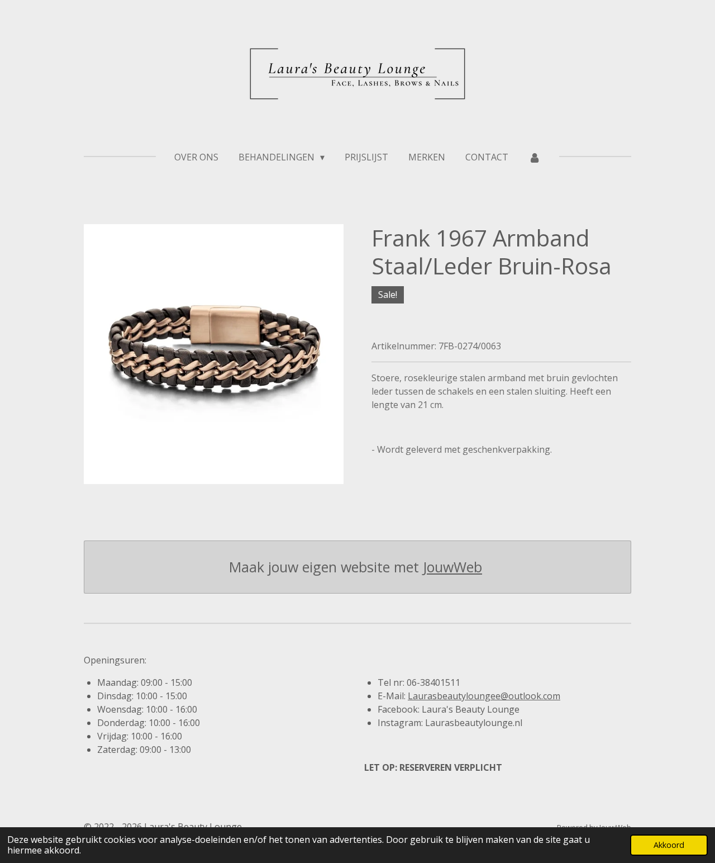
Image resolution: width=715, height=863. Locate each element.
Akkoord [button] (669, 845)
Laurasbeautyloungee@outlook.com (484, 696)
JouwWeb (452, 567)
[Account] (534, 157)
